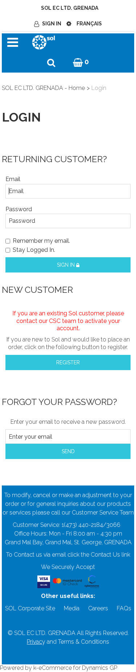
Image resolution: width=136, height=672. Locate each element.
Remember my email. (41, 240)
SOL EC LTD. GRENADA (69, 8)
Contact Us (105, 554)
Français (89, 23)
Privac (34, 641)
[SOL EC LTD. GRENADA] (43, 41)
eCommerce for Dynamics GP (77, 667)
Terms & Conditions (83, 641)
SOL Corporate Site (30, 608)
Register (68, 362)
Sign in (66, 265)
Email (12, 179)
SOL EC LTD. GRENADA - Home (43, 88)
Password (18, 209)
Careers (98, 608)
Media (71, 608)
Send (68, 451)
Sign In (51, 23)
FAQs (124, 608)
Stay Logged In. (34, 249)
